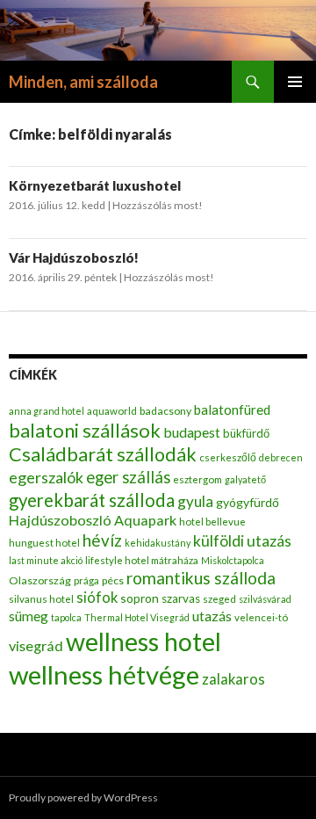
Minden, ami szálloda (83, 81)
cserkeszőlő (227, 457)
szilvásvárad (265, 599)
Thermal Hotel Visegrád (137, 617)
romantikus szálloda (201, 578)
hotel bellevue (212, 521)
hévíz (102, 540)
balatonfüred (232, 409)
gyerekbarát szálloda (92, 500)
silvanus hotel (41, 599)
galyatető (245, 479)
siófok (97, 597)
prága (86, 580)
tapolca (66, 617)
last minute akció (46, 560)
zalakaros (233, 679)
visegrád (36, 645)
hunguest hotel (44, 542)
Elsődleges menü (295, 82)
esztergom (197, 479)
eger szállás (128, 477)
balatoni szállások (85, 430)
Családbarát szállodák (103, 454)
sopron (139, 598)
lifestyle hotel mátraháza (141, 560)
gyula (195, 501)
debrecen (281, 457)
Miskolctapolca (232, 560)
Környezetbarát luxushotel (95, 185)
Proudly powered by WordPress (83, 797)
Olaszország (40, 580)
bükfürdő (246, 433)
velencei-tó (261, 617)
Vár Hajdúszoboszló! (74, 257)
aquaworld (112, 411)
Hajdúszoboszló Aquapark (92, 519)
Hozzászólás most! (157, 205)
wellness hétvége (104, 674)
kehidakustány (157, 542)
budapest (191, 432)
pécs (113, 580)
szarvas (181, 598)
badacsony (165, 410)
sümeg (28, 616)
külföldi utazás (242, 541)
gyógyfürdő (247, 502)
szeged (219, 599)
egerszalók (46, 477)
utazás (212, 615)
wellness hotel (143, 641)
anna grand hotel (46, 411)
